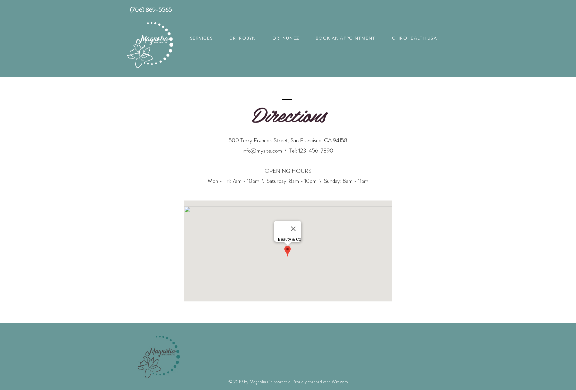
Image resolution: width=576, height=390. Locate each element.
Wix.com (340, 381)
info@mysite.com (262, 151)
